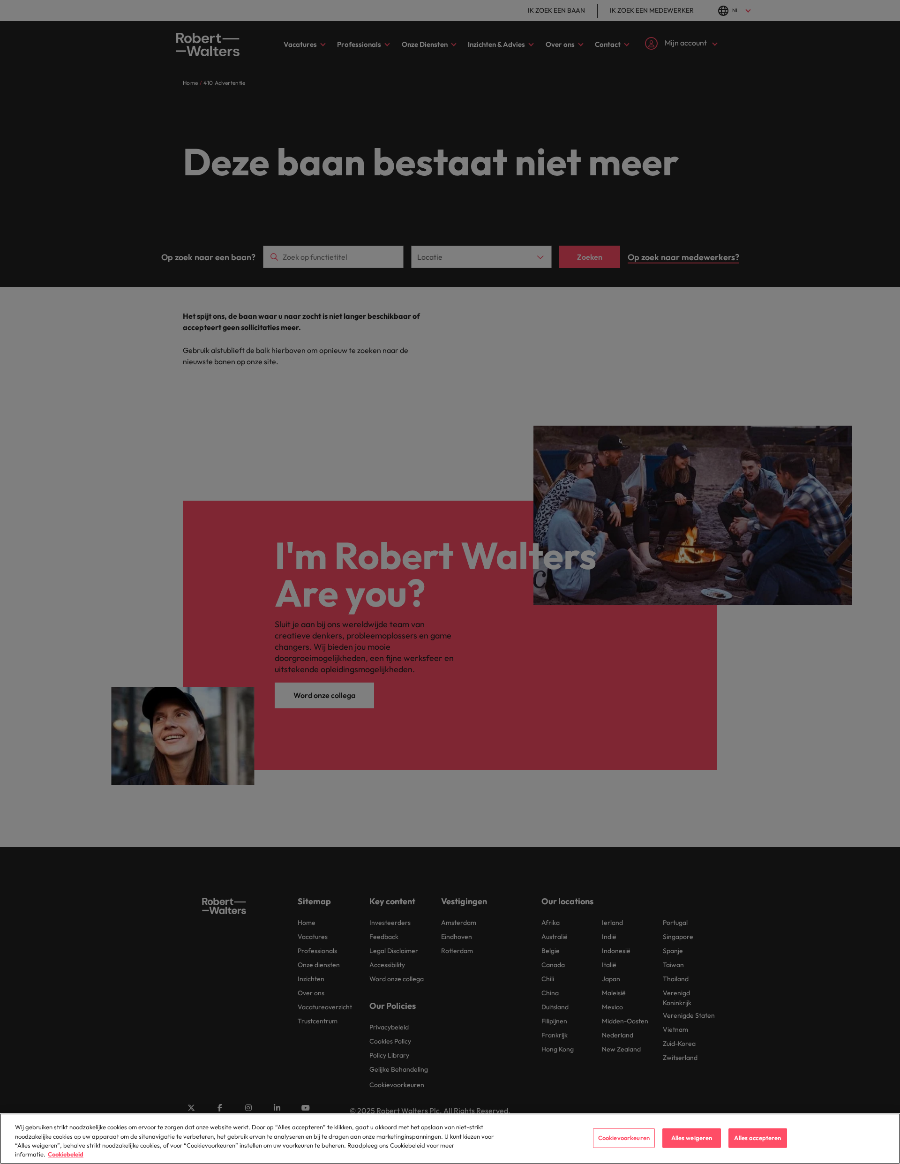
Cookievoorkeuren (624, 1137)
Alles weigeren (691, 1137)
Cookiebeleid (65, 1154)
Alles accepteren (757, 1137)
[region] (450, 1138)
